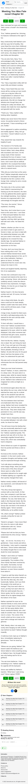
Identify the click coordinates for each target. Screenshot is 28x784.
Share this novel (14, 682)
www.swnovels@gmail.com (12, 773)
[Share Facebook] (12, 690)
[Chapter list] (11, 21)
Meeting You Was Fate (11, 7)
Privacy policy (4, 766)
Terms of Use (4, 769)
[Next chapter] (22, 21)
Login (25, 3)
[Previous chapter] (5, 21)
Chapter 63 (21, 7)
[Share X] (15, 690)
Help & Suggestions (6, 771)
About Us (3, 767)
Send (4, 748)
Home (7, 1)
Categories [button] (9, 4)
